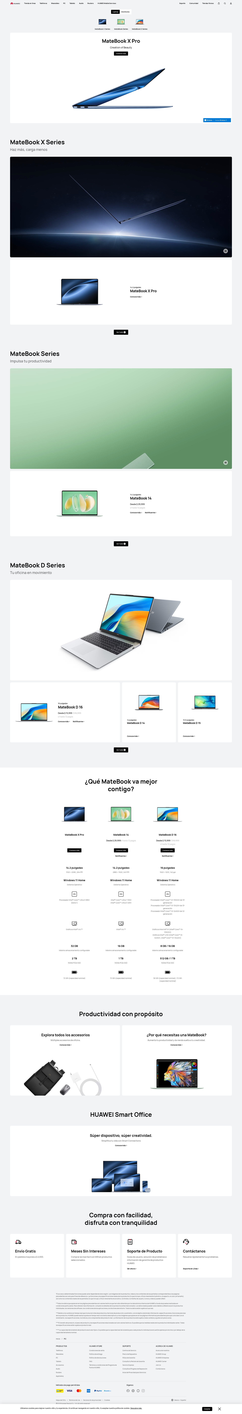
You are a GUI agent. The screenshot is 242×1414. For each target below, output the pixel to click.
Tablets (58, 1361)
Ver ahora (131, 1269)
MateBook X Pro (121, 40)
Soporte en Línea (190, 1269)
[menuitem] (71, 1350)
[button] (219, 3)
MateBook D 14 (136, 722)
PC (57, 1358)
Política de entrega (95, 1354)
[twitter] (133, 1391)
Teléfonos (59, 1350)
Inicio (58, 1339)
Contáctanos (160, 1369)
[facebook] (128, 1391)
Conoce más (121, 53)
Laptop (115, 12)
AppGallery (60, 1376)
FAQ (90, 1361)
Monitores (125, 12)
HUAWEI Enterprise (162, 1358)
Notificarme (150, 512)
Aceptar (207, 1409)
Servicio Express (128, 1365)
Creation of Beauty (121, 47)
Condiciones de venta (96, 1350)
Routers (59, 1372)
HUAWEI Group (161, 1354)
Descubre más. (136, 1408)
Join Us (158, 1365)
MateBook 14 (141, 496)
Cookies (107, 1400)
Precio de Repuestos (130, 1354)
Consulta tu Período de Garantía (134, 1361)
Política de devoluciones (97, 1358)
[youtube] (138, 1391)
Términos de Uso (74, 1400)
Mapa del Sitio (61, 1400)
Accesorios (60, 1365)
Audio (58, 1369)
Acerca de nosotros (162, 1350)
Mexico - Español (180, 1400)
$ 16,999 (77, 713)
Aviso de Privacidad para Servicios (134, 1372)
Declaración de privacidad (92, 1400)
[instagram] (143, 1391)
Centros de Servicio (129, 1350)
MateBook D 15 (192, 722)
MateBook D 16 (70, 705)
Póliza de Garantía (129, 1358)
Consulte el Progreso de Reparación (135, 1369)
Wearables (59, 1354)
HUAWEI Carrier (161, 1361)
